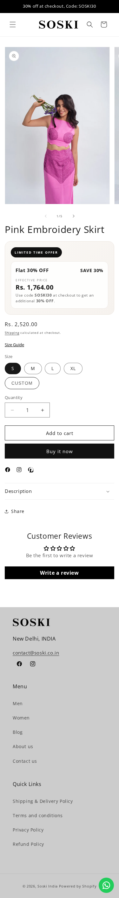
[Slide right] (74, 216)
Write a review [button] (59, 572)
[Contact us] (106, 885)
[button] (13, 25)
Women (21, 718)
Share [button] (17, 511)
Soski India (47, 886)
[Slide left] (46, 216)
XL (73, 368)
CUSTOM (22, 383)
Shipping (12, 332)
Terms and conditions (38, 815)
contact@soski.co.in (36, 652)
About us (23, 746)
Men (18, 703)
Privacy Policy (28, 830)
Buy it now (59, 451)
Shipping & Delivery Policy (43, 801)
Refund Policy (28, 844)
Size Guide (14, 344)
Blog (18, 732)
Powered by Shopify (78, 886)
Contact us (25, 761)
